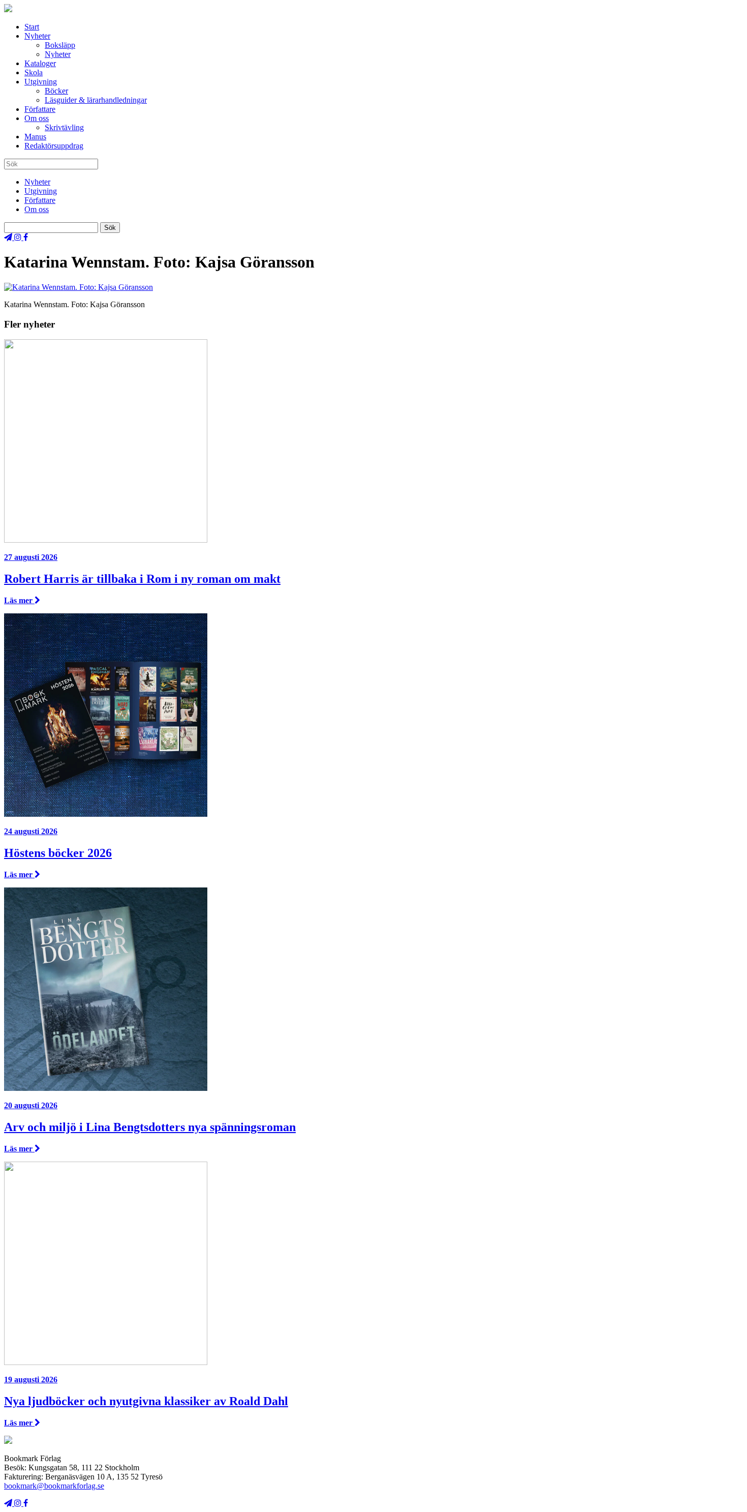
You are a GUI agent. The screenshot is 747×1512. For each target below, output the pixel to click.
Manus (35, 136)
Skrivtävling (64, 127)
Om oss (36, 118)
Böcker (56, 90)
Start (31, 26)
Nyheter (37, 36)
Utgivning (40, 81)
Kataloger (40, 63)
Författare (39, 109)
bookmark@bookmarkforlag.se (54, 1485)
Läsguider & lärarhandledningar (96, 100)
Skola (33, 72)
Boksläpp (60, 45)
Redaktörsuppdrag (53, 145)
